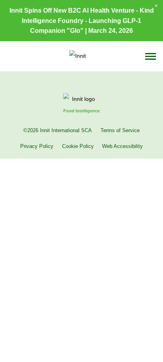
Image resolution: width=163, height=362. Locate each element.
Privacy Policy (36, 146)
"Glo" (75, 30)
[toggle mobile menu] (150, 56)
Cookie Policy (78, 146)
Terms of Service (120, 130)
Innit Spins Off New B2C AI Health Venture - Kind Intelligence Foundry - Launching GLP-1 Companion (81, 20)
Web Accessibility (122, 146)
